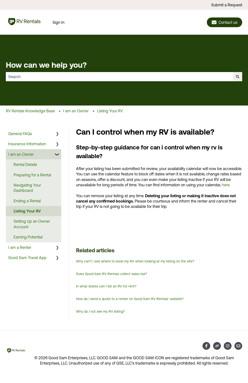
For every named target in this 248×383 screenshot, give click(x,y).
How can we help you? (46, 64)
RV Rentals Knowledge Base (30, 111)
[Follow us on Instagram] (228, 346)
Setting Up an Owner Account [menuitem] (32, 224)
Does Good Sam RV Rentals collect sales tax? (111, 274)
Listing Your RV (110, 111)
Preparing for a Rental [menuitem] (32, 175)
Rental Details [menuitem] (25, 164)
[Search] (237, 76)
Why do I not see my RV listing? (100, 311)
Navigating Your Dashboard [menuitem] (27, 188)
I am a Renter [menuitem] (19, 247)
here (225, 185)
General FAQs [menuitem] (20, 133)
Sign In (58, 22)
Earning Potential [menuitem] (28, 237)
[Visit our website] (217, 346)
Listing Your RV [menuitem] (27, 211)
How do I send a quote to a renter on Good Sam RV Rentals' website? (130, 299)
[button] (57, 134)
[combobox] (119, 76)
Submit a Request (226, 5)
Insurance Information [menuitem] (27, 144)
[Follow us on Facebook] (206, 346)
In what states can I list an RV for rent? (106, 286)
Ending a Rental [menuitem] (27, 201)
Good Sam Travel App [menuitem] (27, 257)
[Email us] (238, 346)
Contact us (227, 22)
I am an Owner (76, 111)
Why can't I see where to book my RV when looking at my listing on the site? (135, 261)
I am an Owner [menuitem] (21, 154)
